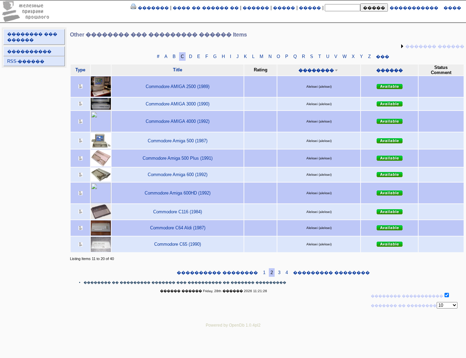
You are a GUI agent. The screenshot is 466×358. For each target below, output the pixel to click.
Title (177, 69)
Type (80, 69)
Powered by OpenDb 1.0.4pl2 (233, 325)
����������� (414, 7)
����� (284, 7)
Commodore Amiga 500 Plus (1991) (178, 158)
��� (382, 56)
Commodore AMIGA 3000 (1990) (177, 103)
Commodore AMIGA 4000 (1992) (177, 121)
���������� (29, 51)
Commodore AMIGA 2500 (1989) (177, 86)
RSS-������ (25, 61)
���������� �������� (217, 272)
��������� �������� (331, 272)
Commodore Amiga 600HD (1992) (177, 193)
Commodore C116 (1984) (177, 211)
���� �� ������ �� (206, 7)
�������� (316, 70)
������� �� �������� (404, 305)
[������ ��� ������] (133, 7)
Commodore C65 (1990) (177, 244)
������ (256, 7)
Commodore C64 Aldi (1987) (177, 227)
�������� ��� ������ (32, 36)
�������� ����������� (407, 296)
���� (452, 7)
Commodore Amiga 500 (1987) (177, 140)
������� (153, 7)
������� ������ (434, 46)
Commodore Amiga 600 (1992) (177, 174)
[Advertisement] (233, 348)
